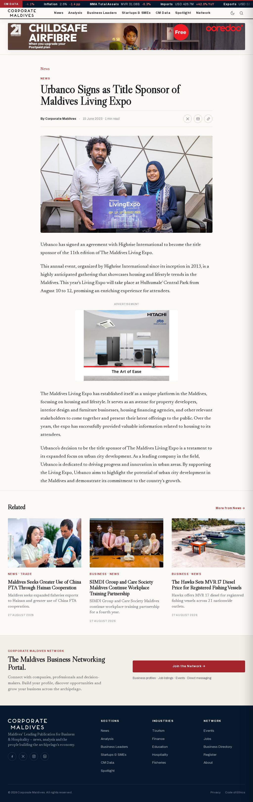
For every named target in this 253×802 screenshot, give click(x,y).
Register (210, 754)
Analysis (75, 13)
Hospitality (160, 754)
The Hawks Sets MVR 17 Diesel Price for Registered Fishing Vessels (206, 585)
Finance (158, 739)
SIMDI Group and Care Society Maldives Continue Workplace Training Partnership (121, 588)
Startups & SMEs (136, 13)
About (208, 762)
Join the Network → (188, 666)
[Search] (241, 13)
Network (203, 13)
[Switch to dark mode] (232, 13)
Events (209, 730)
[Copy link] (208, 119)
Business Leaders (102, 13)
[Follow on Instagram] (34, 756)
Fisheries (159, 762)
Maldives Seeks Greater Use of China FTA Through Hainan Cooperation (44, 585)
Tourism (158, 730)
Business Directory (218, 747)
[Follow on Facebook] (12, 756)
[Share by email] (198, 119)
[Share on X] (187, 119)
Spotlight (183, 13)
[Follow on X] (23, 756)
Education (160, 747)
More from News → (230, 508)
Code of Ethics (235, 792)
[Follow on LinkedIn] (45, 756)
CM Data (163, 13)
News (58, 13)
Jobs (207, 739)
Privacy (216, 792)
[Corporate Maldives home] (22, 13)
